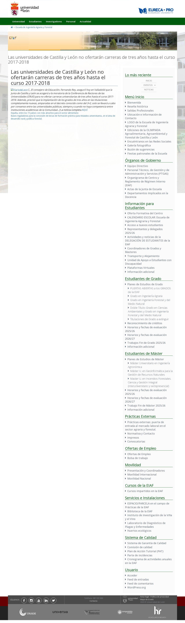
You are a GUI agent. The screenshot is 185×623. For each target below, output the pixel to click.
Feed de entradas (138, 579)
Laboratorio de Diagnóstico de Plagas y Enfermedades (145, 524)
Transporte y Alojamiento (143, 256)
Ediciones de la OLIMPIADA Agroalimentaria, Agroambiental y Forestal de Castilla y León (146, 133)
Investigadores (54, 21)
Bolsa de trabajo (137, 458)
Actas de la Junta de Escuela (144, 189)
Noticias (148, 89)
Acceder (132, 575)
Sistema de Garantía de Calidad (146, 543)
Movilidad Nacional (139, 478)
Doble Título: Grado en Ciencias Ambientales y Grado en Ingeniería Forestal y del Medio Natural (148, 311)
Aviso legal (144, 596)
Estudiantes (35, 21)
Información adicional (140, 271)
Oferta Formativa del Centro (145, 213)
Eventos (148, 85)
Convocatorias (136, 441)
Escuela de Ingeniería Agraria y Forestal (33, 27)
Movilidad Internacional (142, 474)
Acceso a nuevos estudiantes (145, 225)
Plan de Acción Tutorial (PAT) (145, 551)
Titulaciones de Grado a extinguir (149, 319)
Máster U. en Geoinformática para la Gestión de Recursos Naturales (150, 372)
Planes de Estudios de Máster (145, 359)
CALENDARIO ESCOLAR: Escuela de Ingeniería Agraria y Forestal (147, 219)
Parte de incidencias (139, 555)
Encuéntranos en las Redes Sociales (149, 141)
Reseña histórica (137, 106)
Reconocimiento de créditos (144, 323)
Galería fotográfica (139, 145)
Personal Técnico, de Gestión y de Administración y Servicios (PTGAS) (147, 171)
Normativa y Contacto (141, 433)
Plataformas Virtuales (141, 267)
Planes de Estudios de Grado (145, 284)
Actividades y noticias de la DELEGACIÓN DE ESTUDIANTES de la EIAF (147, 240)
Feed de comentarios (140, 583)
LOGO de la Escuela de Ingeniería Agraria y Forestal (146, 124)
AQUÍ (85, 109)
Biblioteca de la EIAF (139, 511)
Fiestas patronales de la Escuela (147, 153)
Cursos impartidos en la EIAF (145, 491)
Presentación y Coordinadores (146, 470)
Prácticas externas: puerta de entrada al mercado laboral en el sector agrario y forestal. (145, 425)
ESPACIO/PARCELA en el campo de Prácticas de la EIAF (147, 505)
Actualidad (85, 21)
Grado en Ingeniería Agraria (146, 296)
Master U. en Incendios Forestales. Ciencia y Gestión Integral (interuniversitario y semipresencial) (149, 382)
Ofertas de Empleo (139, 454)
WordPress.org (136, 587)
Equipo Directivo (137, 166)
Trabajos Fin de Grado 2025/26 (146, 342)
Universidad (18, 21)
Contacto (93, 601)
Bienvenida (134, 102)
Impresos (133, 437)
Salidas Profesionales (140, 110)
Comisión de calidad (139, 547)
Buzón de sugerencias (141, 149)
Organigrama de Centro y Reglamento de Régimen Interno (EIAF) (145, 181)
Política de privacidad (159, 596)
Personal (70, 21)
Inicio (149, 80)
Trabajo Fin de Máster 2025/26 (146, 405)
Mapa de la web (147, 599)
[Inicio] (24, 9)
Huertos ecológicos (139, 530)
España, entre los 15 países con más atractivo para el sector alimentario (44, 112)
